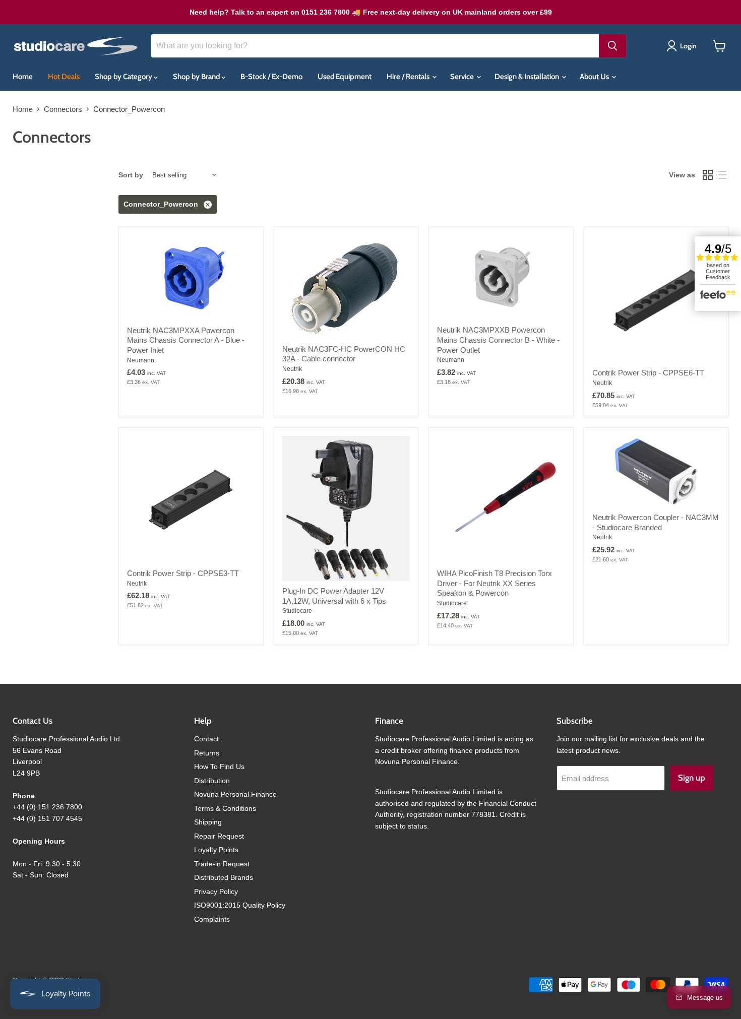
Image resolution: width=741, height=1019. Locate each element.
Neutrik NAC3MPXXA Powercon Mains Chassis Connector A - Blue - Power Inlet (185, 340)
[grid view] (708, 175)
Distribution (212, 781)
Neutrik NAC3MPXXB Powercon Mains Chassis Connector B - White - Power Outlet (498, 340)
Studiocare (297, 610)
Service (462, 76)
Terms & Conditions (225, 808)
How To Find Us (219, 766)
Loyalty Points (216, 850)
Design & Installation (528, 76)
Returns (206, 753)
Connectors (63, 109)
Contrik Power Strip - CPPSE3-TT (183, 573)
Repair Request (219, 836)
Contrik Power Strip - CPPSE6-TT (648, 372)
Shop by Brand (197, 76)
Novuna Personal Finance (235, 794)
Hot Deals (64, 76)
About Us (595, 76)
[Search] (612, 45)
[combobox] (375, 45)
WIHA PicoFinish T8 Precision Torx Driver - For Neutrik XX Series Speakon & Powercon (494, 583)
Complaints (212, 919)
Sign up (691, 778)
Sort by (130, 175)
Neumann (140, 360)
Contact (206, 739)
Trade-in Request (222, 864)
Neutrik (292, 368)
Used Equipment (345, 76)
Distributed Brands (223, 877)
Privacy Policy (216, 891)
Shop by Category (124, 76)
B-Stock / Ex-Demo (271, 76)
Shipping (208, 822)
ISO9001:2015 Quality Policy (239, 905)
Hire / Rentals (409, 76)
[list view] (722, 175)
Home (23, 76)
